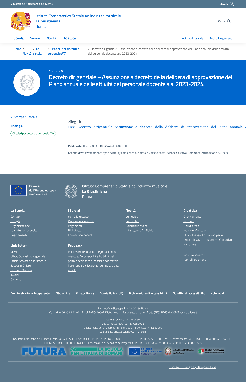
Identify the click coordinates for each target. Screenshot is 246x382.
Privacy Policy (85, 293)
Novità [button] (51, 38)
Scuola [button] (19, 38)
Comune (15, 279)
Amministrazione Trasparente (30, 293)
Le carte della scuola (23, 230)
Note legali (217, 293)
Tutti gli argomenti (221, 38)
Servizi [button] (35, 38)
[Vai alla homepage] (20, 21)
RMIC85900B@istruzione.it (104, 312)
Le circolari (132, 221)
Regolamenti (18, 235)
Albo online (62, 293)
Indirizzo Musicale (192, 38)
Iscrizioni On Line (21, 270)
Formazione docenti (80, 235)
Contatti (15, 216)
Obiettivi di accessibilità (189, 293)
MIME (14, 251)
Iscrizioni (188, 221)
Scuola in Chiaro (20, 265)
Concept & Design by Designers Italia (192, 367)
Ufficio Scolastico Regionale (27, 256)
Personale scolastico (81, 221)
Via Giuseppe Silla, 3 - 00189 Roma (128, 308)
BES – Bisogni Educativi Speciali (203, 235)
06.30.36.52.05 (70, 312)
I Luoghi (15, 221)
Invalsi (14, 274)
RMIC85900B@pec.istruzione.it (179, 312)
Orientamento (192, 216)
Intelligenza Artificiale (139, 230)
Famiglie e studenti (80, 216)
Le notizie (132, 216)
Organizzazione (20, 225)
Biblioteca (74, 230)
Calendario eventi (137, 225)
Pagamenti (75, 225)
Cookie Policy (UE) (111, 293)
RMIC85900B (136, 323)
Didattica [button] (69, 38)
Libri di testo (191, 225)
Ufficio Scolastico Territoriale (28, 261)
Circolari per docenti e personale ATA (33, 133)
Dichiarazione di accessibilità (148, 293)
